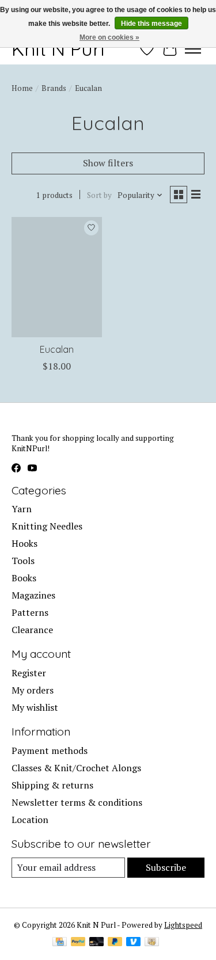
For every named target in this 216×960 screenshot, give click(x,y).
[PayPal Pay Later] (115, 942)
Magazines (33, 595)
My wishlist (35, 707)
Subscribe (166, 867)
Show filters (108, 163)
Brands (53, 88)
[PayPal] (78, 942)
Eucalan (57, 349)
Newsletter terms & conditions (77, 802)
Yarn (22, 508)
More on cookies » (109, 37)
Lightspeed (183, 925)
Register (29, 672)
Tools (23, 560)
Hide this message (151, 24)
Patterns (30, 612)
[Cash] (152, 942)
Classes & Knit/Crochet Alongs (76, 767)
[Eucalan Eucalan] (57, 277)
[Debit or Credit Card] (96, 942)
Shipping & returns (52, 785)
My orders (33, 690)
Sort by (99, 195)
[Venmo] (133, 942)
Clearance (32, 629)
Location (30, 819)
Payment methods (50, 750)
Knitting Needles (47, 526)
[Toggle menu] (192, 48)
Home (22, 88)
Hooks (24, 543)
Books (24, 578)
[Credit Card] (59, 942)
